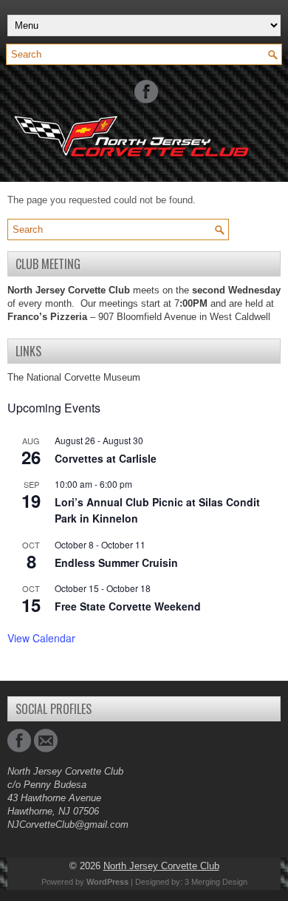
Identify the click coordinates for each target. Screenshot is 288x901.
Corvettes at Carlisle (106, 458)
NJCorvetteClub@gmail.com (67, 824)
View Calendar (41, 637)
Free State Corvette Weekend (128, 606)
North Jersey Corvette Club (161, 865)
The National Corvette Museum (73, 377)
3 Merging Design (216, 881)
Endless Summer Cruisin (116, 562)
